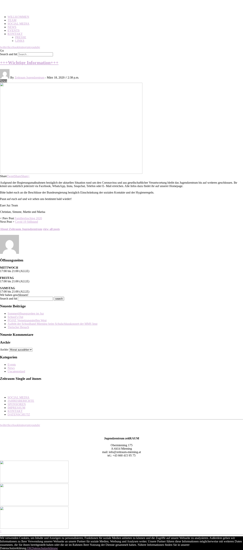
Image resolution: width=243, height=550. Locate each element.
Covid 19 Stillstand (26, 221)
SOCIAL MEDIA (18, 23)
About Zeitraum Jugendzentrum (21, 229)
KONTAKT (15, 33)
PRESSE (20, 37)
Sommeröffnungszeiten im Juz (26, 313)
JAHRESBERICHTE (21, 400)
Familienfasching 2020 (28, 218)
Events (12, 364)
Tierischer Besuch (18, 327)
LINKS (19, 40)
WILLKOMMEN (18, 16)
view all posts (51, 229)
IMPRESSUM (16, 407)
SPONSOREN (17, 404)
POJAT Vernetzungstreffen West (27, 320)
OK (29, 548)
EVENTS (14, 30)
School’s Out (15, 317)
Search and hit (8, 54)
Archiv (4, 349)
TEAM (12, 20)
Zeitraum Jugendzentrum (29, 77)
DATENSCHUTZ (19, 414)
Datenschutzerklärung (45, 548)
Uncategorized (16, 371)
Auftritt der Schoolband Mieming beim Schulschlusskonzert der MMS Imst (52, 323)
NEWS (12, 27)
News (3, 81)
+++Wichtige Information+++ (29, 62)
